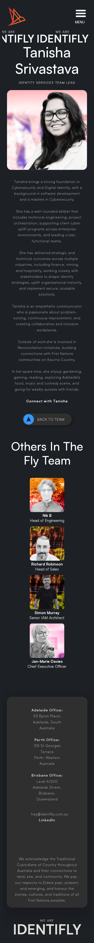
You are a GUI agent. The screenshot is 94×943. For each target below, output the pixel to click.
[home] (16, 16)
